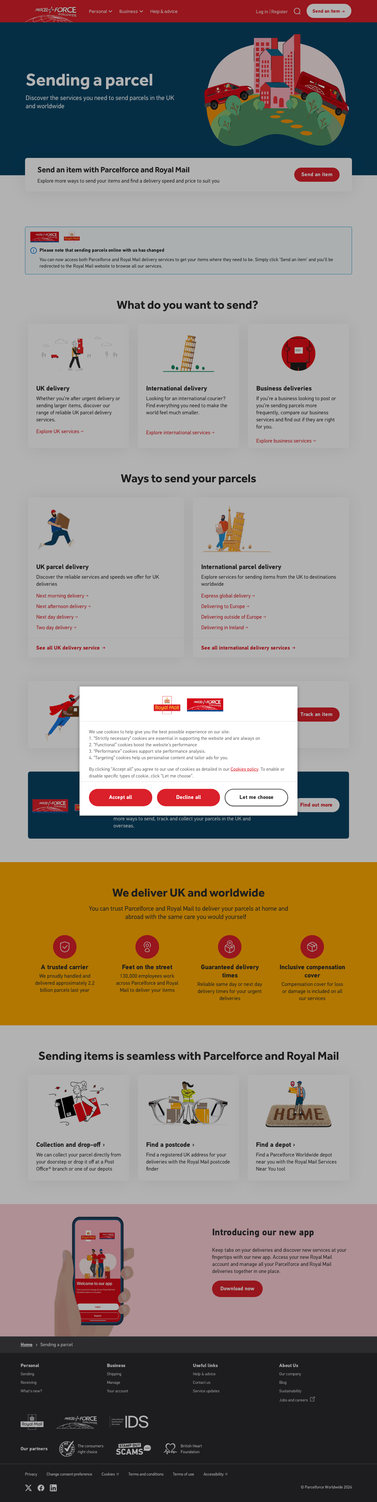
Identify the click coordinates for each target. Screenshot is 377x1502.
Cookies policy (244, 769)
